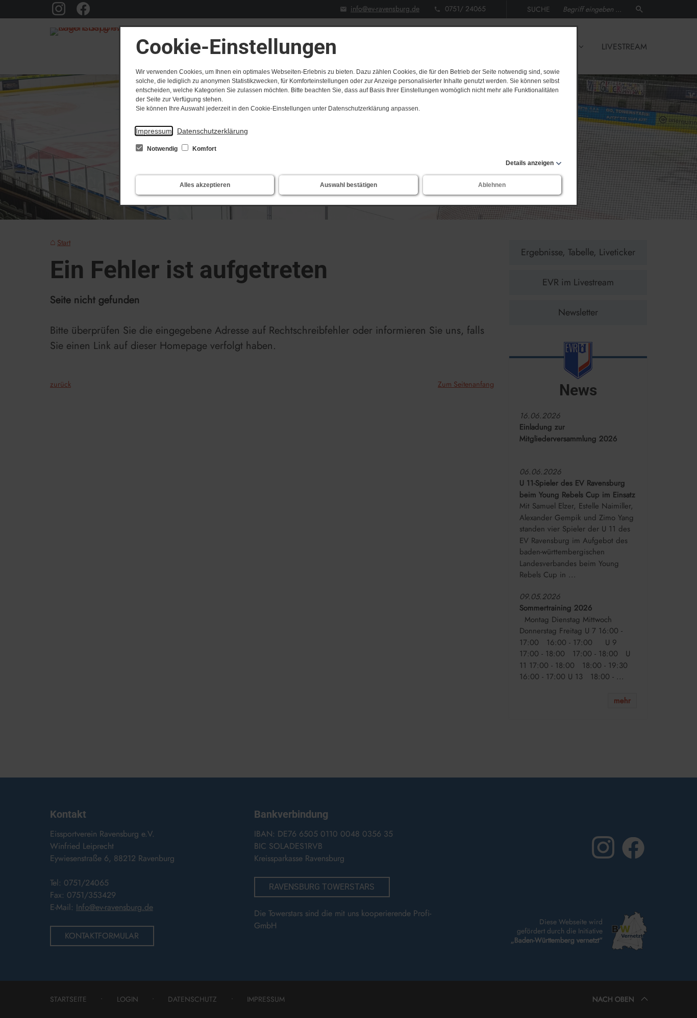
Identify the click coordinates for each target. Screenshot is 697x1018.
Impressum (154, 131)
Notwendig (162, 148)
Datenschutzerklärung (212, 131)
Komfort (203, 148)
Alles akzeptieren (205, 185)
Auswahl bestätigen (348, 185)
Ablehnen (492, 185)
